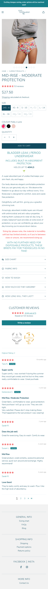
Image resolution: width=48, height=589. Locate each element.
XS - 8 (15, 107)
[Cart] (43, 12)
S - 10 (24, 107)
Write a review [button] (24, 322)
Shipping (6, 97)
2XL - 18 (17, 114)
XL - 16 (6, 114)
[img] (8, 360)
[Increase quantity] (13, 138)
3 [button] (24, 498)
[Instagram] (27, 567)
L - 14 (42, 107)
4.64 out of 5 (30, 313)
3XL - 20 (28, 114)
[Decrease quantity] (4, 138)
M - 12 (33, 107)
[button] (14, 67)
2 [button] (20, 498)
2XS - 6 (6, 107)
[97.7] (29, 337)
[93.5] (17, 337)
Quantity (7, 132)
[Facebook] (21, 567)
